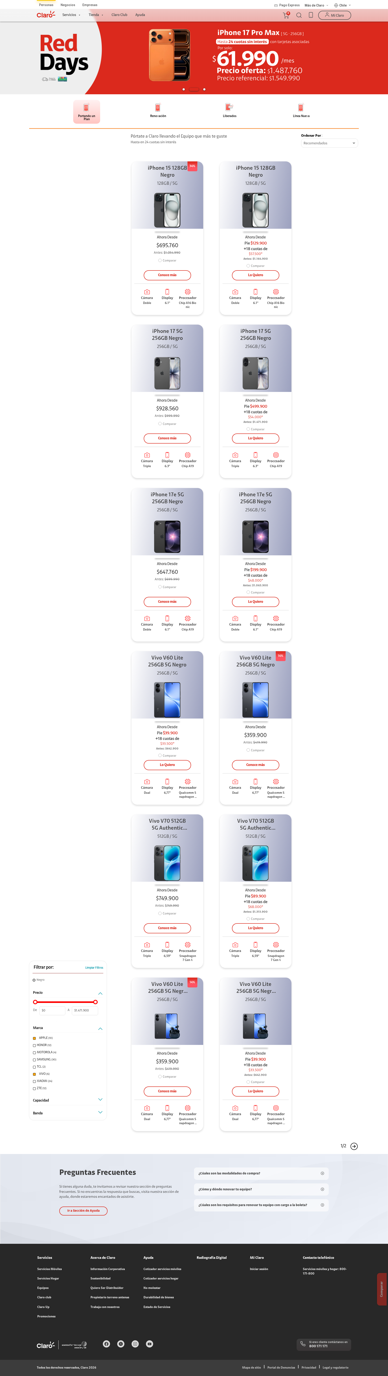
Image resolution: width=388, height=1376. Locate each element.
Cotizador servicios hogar (161, 1278)
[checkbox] (67, 1038)
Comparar (169, 260)
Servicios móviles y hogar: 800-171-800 (325, 1271)
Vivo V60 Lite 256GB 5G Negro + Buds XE (167, 988)
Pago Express (289, 5)
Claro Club (119, 15)
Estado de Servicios (156, 1307)
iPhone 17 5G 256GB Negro (167, 335)
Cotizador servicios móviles (162, 1269)
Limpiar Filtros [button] (94, 967)
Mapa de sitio (251, 1367)
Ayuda (140, 15)
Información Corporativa (107, 1269)
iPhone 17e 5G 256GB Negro (167, 498)
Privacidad (309, 1367)
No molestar (152, 1288)
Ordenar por (311, 136)
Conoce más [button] (167, 275)
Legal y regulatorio (335, 1367)
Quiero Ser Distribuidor (106, 1288)
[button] (285, 15)
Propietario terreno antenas (109, 1297)
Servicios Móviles (49, 1269)
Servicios (69, 15)
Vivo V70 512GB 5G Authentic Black (167, 825)
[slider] (35, 1002)
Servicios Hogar (48, 1278)
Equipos (42, 1288)
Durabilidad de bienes (158, 1297)
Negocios (68, 5)
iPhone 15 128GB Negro (167, 172)
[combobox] (329, 143)
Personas (46, 5)
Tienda (94, 15)
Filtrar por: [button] (44, 967)
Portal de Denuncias (281, 1367)
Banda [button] (38, 1113)
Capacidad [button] (41, 1100)
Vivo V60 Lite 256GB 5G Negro (167, 661)
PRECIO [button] (38, 993)
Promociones (46, 1316)
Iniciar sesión (259, 1269)
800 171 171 (318, 1346)
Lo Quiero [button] (255, 275)
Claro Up (43, 1307)
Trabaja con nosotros (104, 1307)
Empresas (89, 5)
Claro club (44, 1297)
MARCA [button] (38, 1028)
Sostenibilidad (100, 1278)
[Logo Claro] (46, 14)
